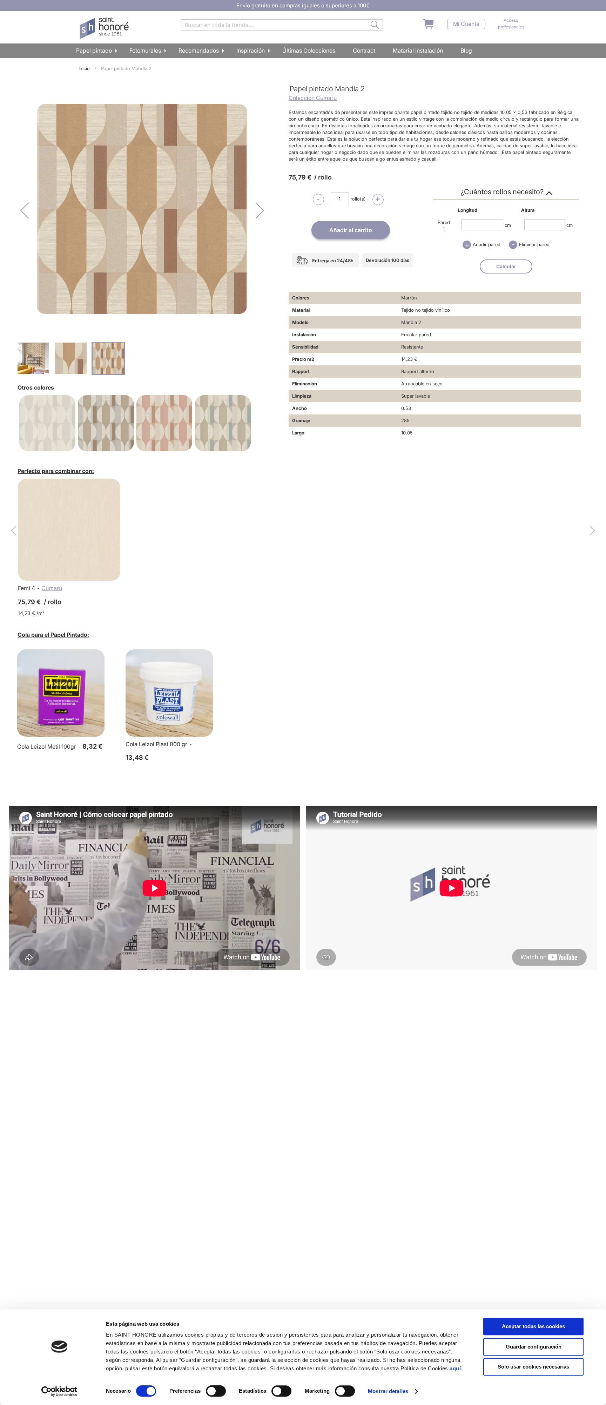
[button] (25, 210)
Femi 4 (26, 588)
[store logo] (105, 28)
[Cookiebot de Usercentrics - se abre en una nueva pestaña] (59, 1391)
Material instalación (418, 50)
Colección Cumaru (313, 97)
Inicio (84, 68)
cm (508, 225)
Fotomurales (145, 50)
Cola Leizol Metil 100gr (46, 746)
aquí (455, 1368)
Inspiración (250, 50)
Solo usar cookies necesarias (533, 1367)
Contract (364, 50)
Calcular (506, 266)
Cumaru (51, 588)
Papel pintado (94, 50)
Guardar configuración (533, 1347)
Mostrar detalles (388, 1391)
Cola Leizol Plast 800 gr (156, 744)
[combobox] (282, 25)
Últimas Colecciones (308, 50)
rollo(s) (358, 199)
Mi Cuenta (466, 24)
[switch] (216, 1391)
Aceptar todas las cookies (533, 1326)
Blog (466, 50)
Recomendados (199, 50)
